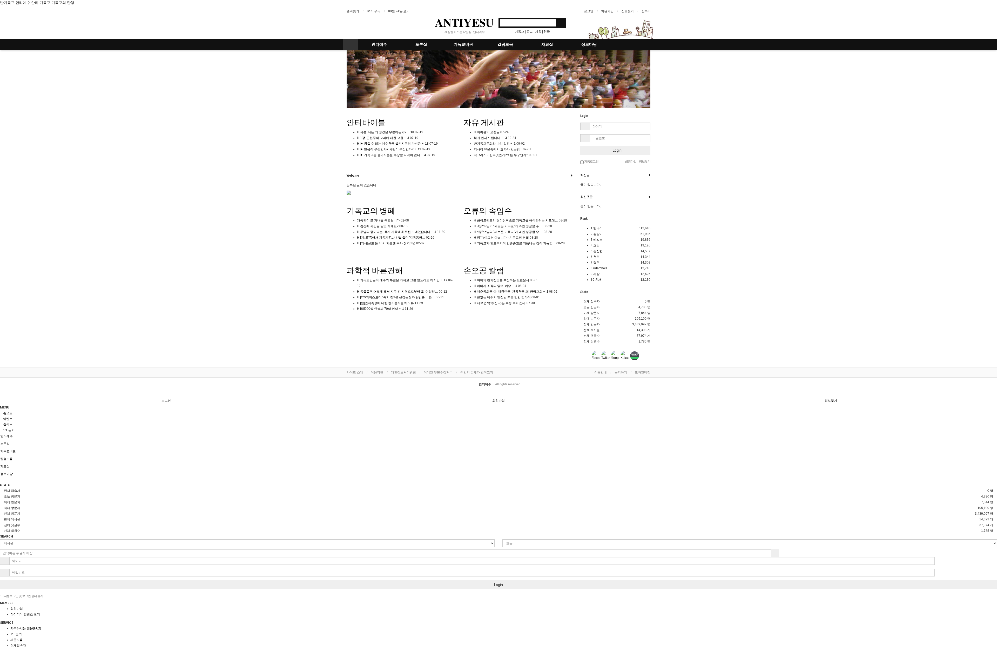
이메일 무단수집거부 (438, 372)
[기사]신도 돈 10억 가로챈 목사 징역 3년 (387, 243)
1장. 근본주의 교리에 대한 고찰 (381, 138)
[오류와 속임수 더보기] (464, 251)
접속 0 (646, 11)
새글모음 (16, 640)
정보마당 (589, 44)
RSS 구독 (373, 11)
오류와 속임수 (487, 210)
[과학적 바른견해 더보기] (348, 317)
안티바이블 (366, 122)
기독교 (519, 31)
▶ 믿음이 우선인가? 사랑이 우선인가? (386, 149)
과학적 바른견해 (375, 270)
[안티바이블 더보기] (348, 163)
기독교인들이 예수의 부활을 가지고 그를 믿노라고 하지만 (399, 280)
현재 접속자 (591, 301)
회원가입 (607, 11)
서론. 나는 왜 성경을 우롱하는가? (382, 132)
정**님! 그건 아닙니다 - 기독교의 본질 (502, 237)
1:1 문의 (16, 634)
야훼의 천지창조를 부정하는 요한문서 (502, 280)
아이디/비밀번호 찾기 (25, 614)
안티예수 (379, 44)
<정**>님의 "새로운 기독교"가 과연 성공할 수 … (509, 226)
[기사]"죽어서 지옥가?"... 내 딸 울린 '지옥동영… (392, 237)
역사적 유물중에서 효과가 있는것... (498, 149)
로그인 (588, 11)
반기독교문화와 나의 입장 (492, 143)
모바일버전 (642, 372)
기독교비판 (463, 44)
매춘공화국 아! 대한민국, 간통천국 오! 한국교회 (509, 291)
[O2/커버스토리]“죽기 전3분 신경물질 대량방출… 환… (397, 297)
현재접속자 (18, 645)
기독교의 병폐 (371, 210)
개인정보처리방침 (403, 372)
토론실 (421, 44)
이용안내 (600, 372)
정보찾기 (627, 11)
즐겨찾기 (353, 11)
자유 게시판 (483, 122)
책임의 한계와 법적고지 (476, 372)
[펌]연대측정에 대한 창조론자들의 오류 (386, 303)
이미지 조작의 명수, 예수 (493, 286)
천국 (547, 31)
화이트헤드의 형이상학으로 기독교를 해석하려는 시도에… (517, 220)
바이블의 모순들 (488, 132)
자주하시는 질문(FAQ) (25, 628)
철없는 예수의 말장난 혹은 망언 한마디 (503, 297)
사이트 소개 (355, 372)
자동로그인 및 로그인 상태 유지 (23, 596)
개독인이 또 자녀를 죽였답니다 (378, 220)
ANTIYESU (464, 22)
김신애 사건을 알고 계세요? (379, 226)
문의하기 (621, 372)
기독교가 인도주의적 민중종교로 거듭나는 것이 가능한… (516, 243)
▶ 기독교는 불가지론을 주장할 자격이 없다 (389, 155)
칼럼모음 (505, 44)
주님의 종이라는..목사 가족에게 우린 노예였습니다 (394, 232)
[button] (369, 79)
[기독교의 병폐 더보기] (348, 251)
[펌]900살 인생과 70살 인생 (378, 309)
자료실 (547, 44)
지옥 (538, 31)
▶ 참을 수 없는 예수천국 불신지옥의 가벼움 (390, 143)
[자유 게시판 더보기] (464, 163)
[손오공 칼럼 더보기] (464, 311)
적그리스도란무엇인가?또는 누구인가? (501, 155)
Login (617, 150)
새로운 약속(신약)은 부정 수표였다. (501, 303)
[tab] (498, 436)
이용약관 (377, 372)
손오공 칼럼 (483, 270)
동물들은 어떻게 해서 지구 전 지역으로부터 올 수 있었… (398, 291)
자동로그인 (591, 161)
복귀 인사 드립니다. (487, 138)
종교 (530, 31)
